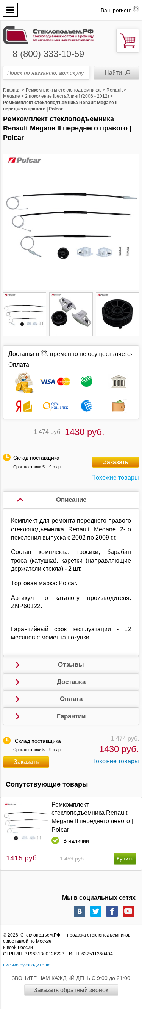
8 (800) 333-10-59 (48, 54)
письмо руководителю (26, 965)
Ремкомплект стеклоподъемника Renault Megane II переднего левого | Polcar (92, 817)
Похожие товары (115, 477)
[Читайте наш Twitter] (95, 911)
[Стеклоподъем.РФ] (48, 34)
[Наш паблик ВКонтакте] (79, 911)
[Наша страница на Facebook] (112, 911)
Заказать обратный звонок (71, 990)
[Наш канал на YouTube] (128, 911)
